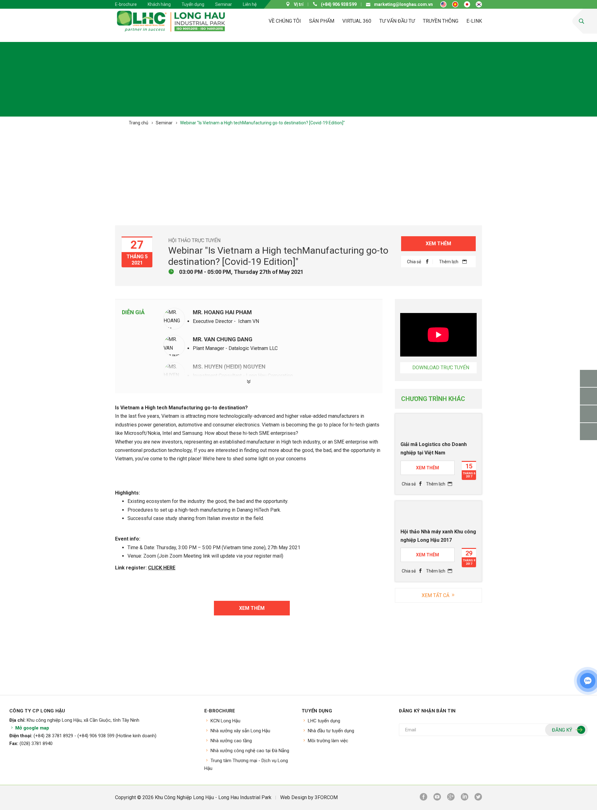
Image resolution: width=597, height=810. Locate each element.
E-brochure (126, 4)
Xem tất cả (436, 595)
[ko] (479, 4)
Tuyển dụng (193, 4)
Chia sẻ (414, 261)
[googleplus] (451, 797)
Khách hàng (159, 4)
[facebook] (423, 797)
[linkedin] (464, 797)
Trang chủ (138, 122)
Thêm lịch (449, 261)
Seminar (223, 4)
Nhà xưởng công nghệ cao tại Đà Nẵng (250, 750)
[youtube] (437, 797)
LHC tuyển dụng (324, 721)
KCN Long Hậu (225, 721)
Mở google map (31, 728)
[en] (443, 4)
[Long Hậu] (171, 21)
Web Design (293, 797)
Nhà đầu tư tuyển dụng (331, 731)
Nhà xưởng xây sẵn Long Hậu (240, 731)
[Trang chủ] (245, 21)
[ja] (467, 4)
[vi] (455, 4)
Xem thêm (438, 243)
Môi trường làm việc (328, 740)
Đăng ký (562, 730)
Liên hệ (250, 4)
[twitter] (478, 797)
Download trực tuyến (440, 367)
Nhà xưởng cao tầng (231, 740)
